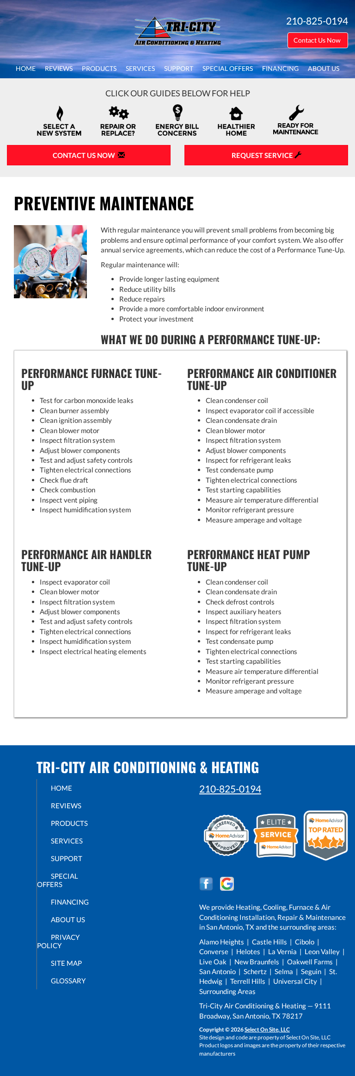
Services (140, 68)
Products (99, 68)
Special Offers (227, 68)
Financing (280, 68)
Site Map (66, 963)
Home (26, 68)
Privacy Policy (58, 941)
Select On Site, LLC (267, 1029)
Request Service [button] (263, 155)
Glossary (68, 980)
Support (178, 68)
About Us (323, 68)
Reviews (59, 68)
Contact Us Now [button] (318, 40)
